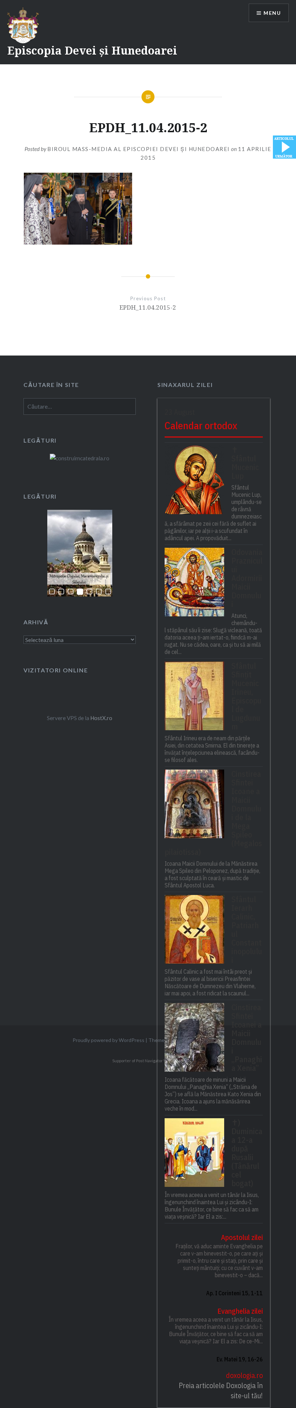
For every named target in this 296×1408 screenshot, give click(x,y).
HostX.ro (101, 718)
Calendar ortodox (201, 425)
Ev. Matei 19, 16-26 (239, 1359)
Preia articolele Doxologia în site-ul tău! (220, 1390)
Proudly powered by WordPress (108, 1040)
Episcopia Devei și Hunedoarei (92, 50)
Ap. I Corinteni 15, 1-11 (234, 1293)
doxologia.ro (244, 1375)
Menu (272, 13)
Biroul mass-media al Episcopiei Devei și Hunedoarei (138, 149)
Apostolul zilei (241, 1237)
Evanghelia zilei (239, 1311)
